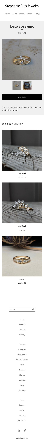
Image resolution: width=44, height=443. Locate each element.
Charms (22, 375)
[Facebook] (25, 430)
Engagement (22, 354)
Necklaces (22, 349)
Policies (22, 410)
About (14, 14)
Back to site (22, 420)
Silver (22, 385)
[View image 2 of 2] (27, 85)
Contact (29, 14)
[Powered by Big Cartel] (22, 438)
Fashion (22, 370)
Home (22, 319)
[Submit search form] (33, 309)
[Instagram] (19, 430)
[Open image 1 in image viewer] (22, 59)
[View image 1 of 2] (16, 85)
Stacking (22, 380)
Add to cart (22, 97)
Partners (22, 415)
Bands (22, 365)
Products (7, 14)
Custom (21, 14)
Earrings (22, 344)
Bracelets (22, 390)
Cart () (37, 14)
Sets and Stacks (22, 359)
